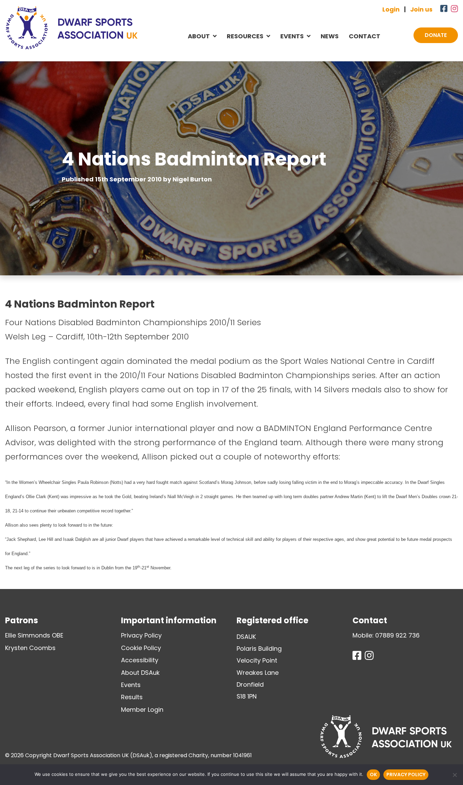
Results (132, 697)
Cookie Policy (141, 648)
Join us (421, 9)
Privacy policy (405, 774)
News (330, 36)
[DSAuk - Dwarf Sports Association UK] (71, 28)
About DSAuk (140, 672)
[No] (454, 774)
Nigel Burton (192, 179)
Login (391, 9)
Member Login (142, 709)
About (199, 36)
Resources (245, 36)
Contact (364, 36)
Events (292, 36)
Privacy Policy (141, 635)
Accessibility (139, 660)
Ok (373, 774)
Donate (436, 35)
